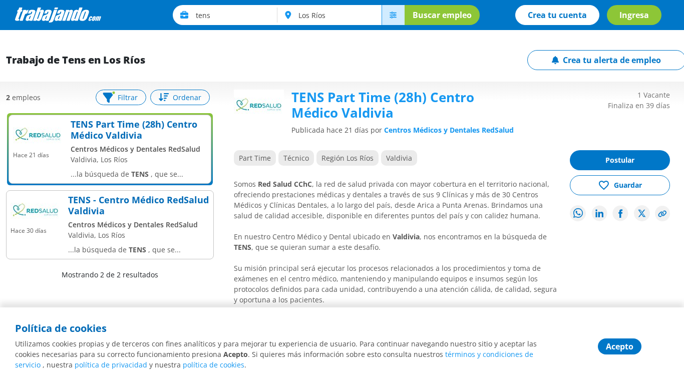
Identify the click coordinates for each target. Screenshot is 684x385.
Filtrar (128, 97)
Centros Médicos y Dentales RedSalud (449, 130)
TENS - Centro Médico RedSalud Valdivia (138, 205)
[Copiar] (662, 213)
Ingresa (634, 15)
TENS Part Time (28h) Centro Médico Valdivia (134, 130)
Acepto (619, 346)
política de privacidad (111, 364)
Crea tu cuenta (557, 15)
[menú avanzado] (393, 15)
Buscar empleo (442, 15)
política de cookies (213, 364)
